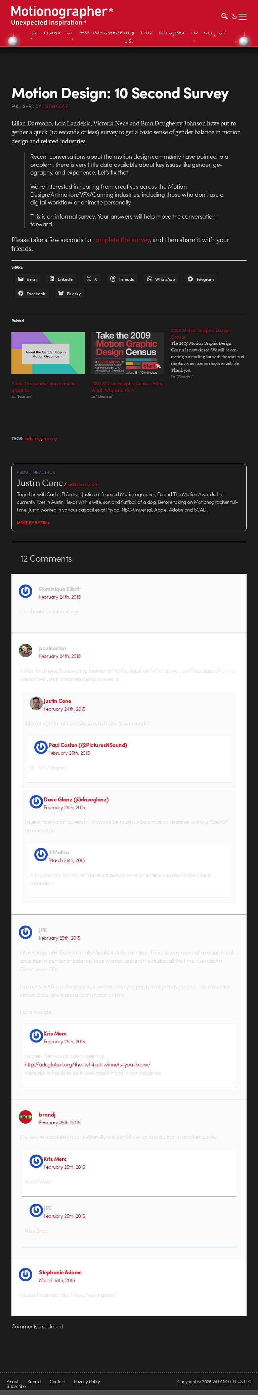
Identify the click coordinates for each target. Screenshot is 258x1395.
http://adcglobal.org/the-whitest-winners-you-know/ (88, 1064)
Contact (57, 1381)
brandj (47, 1114)
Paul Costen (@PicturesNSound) (87, 745)
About (12, 1381)
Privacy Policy (87, 1381)
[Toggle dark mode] (234, 16)
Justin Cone (57, 700)
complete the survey (121, 239)
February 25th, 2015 (68, 752)
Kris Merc (55, 1033)
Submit (34, 1381)
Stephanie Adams (60, 1272)
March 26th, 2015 (66, 860)
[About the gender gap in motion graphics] (48, 353)
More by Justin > (33, 523)
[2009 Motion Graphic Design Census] (211, 353)
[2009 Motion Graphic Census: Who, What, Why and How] (128, 353)
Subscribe (16, 1386)
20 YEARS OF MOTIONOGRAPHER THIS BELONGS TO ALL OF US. (129, 36)
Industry (33, 438)
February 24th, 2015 (59, 596)
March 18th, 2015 (57, 1280)
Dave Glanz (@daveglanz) (76, 799)
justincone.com (83, 484)
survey (50, 438)
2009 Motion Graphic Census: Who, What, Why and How (127, 386)
